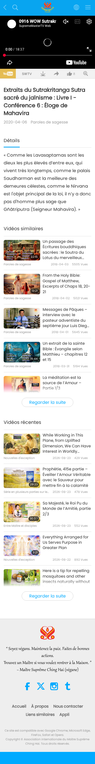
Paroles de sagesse (49, 122)
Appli (64, 714)
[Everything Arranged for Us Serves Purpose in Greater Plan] (22, 545)
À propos (39, 706)
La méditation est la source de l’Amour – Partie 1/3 (62, 383)
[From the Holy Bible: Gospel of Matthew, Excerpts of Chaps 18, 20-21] (22, 284)
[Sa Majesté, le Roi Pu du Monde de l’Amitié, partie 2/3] (22, 512)
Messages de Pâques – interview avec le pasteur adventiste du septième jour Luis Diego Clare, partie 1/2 (66, 318)
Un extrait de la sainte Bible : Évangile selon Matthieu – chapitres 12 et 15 (65, 351)
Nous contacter (68, 706)
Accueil (19, 706)
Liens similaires (40, 714)
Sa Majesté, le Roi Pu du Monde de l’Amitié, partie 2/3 (67, 509)
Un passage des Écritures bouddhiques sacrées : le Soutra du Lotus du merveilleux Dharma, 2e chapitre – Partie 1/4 (64, 250)
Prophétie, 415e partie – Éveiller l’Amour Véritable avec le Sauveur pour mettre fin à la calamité (67, 477)
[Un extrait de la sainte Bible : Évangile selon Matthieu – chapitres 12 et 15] (22, 352)
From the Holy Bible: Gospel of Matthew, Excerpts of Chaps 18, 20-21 (66, 283)
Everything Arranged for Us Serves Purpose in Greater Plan (65, 543)
